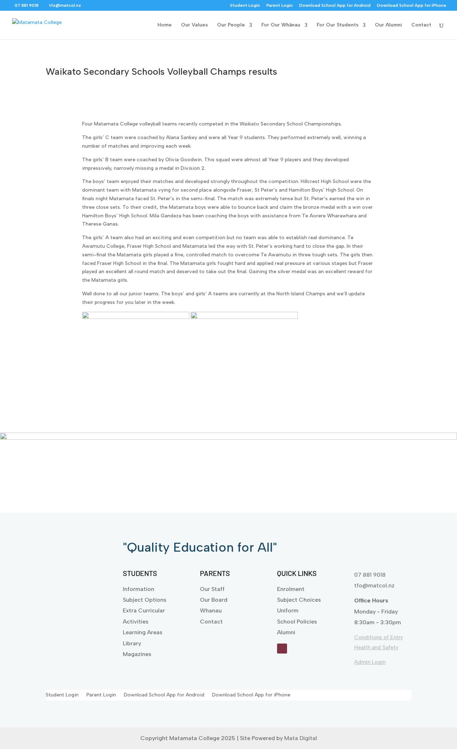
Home (164, 25)
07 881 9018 (370, 574)
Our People (231, 25)
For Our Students (337, 25)
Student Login (245, 5)
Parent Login (279, 5)
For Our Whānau (280, 25)
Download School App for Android (335, 5)
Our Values (194, 25)
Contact (421, 25)
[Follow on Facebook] (282, 649)
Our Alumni (388, 25)
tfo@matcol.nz (374, 585)
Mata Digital (300, 738)
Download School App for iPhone (411, 5)
